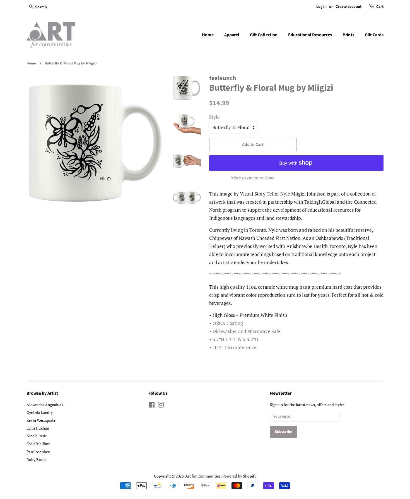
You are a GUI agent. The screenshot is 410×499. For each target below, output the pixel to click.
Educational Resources (310, 35)
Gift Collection (264, 35)
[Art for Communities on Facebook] (151, 405)
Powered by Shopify (239, 476)
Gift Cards (374, 35)
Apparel (231, 35)
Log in (321, 6)
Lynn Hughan (37, 428)
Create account (348, 6)
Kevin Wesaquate (41, 420)
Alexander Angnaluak (44, 404)
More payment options (252, 177)
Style (214, 117)
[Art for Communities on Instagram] (161, 405)
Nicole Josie (36, 435)
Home (208, 35)
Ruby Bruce (36, 459)
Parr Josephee (38, 451)
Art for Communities (203, 476)
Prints (348, 35)
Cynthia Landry (39, 412)
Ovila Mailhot (38, 443)
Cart (380, 6)
